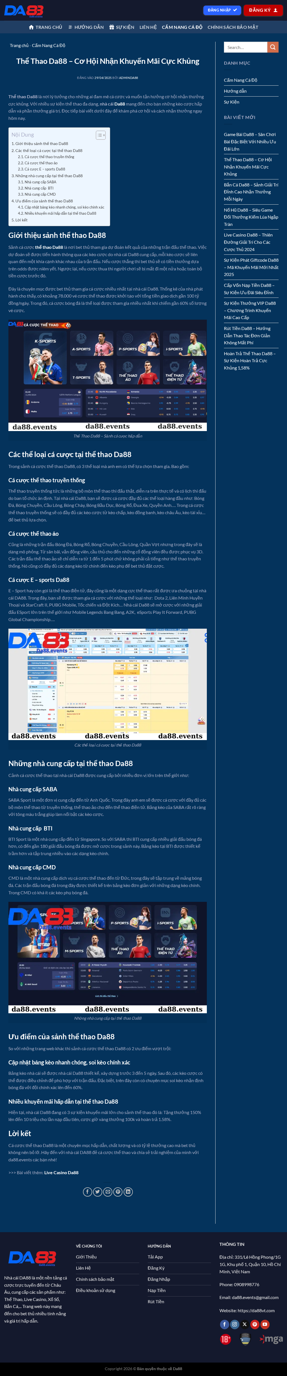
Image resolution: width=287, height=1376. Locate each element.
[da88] (24, 10)
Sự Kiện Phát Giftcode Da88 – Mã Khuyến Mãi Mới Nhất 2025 (251, 267)
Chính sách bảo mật (233, 27)
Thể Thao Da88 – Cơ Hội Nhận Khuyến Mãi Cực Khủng (248, 166)
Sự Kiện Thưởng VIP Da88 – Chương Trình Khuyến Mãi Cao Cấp (250, 310)
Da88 (119, 103)
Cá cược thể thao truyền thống (49, 157)
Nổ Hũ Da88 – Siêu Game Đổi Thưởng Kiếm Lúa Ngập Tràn (251, 217)
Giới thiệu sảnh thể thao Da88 (41, 143)
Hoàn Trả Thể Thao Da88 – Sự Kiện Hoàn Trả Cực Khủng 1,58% (250, 360)
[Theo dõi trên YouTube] (265, 1324)
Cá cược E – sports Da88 (45, 169)
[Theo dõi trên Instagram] (234, 1324)
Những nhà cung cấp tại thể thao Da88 (49, 175)
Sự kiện (125, 27)
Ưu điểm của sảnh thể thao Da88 (44, 200)
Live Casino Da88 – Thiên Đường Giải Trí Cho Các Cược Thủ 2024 (248, 242)
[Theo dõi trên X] (244, 1324)
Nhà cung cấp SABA (40, 182)
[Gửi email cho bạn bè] (107, 1192)
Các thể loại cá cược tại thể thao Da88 (48, 150)
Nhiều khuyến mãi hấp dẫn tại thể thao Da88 (60, 213)
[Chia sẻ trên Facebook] (87, 1192)
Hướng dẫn (89, 27)
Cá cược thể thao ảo (41, 163)
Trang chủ (49, 27)
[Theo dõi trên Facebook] (224, 1324)
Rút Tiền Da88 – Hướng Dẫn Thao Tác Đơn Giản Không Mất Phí (247, 335)
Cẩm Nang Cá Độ (182, 27)
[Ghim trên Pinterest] (117, 1192)
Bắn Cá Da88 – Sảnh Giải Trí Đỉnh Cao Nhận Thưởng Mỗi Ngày (251, 192)
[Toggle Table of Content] (98, 135)
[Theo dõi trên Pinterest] (255, 1324)
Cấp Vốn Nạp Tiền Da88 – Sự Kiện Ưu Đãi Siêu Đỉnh (249, 288)
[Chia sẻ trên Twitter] (97, 1192)
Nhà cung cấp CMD (40, 194)
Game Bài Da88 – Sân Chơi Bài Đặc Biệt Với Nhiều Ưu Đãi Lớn (250, 141)
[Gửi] (273, 47)
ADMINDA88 (128, 77)
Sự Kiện (231, 101)
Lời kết (21, 219)
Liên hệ (148, 27)
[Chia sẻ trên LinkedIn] (128, 1192)
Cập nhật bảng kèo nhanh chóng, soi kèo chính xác (64, 207)
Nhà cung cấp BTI (39, 188)
